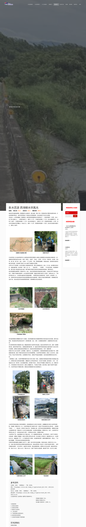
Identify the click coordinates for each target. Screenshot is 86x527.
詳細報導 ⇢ (68, 240)
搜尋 (75, 215)
